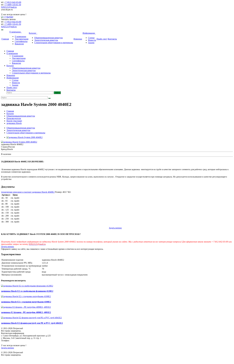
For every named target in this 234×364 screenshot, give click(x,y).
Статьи (91, 38)
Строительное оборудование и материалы (53, 42)
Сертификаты (21, 41)
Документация (21, 39)
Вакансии (19, 44)
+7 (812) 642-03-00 (12, 2)
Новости (92, 40)
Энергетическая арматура (46, 40)
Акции (91, 42)
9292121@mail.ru (9, 7)
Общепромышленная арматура (48, 38)
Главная (5, 39)
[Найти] (49, 98)
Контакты (112, 39)
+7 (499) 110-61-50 (12, 5)
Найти (57, 93)
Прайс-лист (102, 39)
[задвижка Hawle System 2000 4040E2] (24, 137)
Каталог (33, 33)
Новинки (78, 39)
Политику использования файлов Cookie (149, 358)
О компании (15, 32)
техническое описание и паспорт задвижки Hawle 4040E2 (28, 192)
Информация (89, 33)
